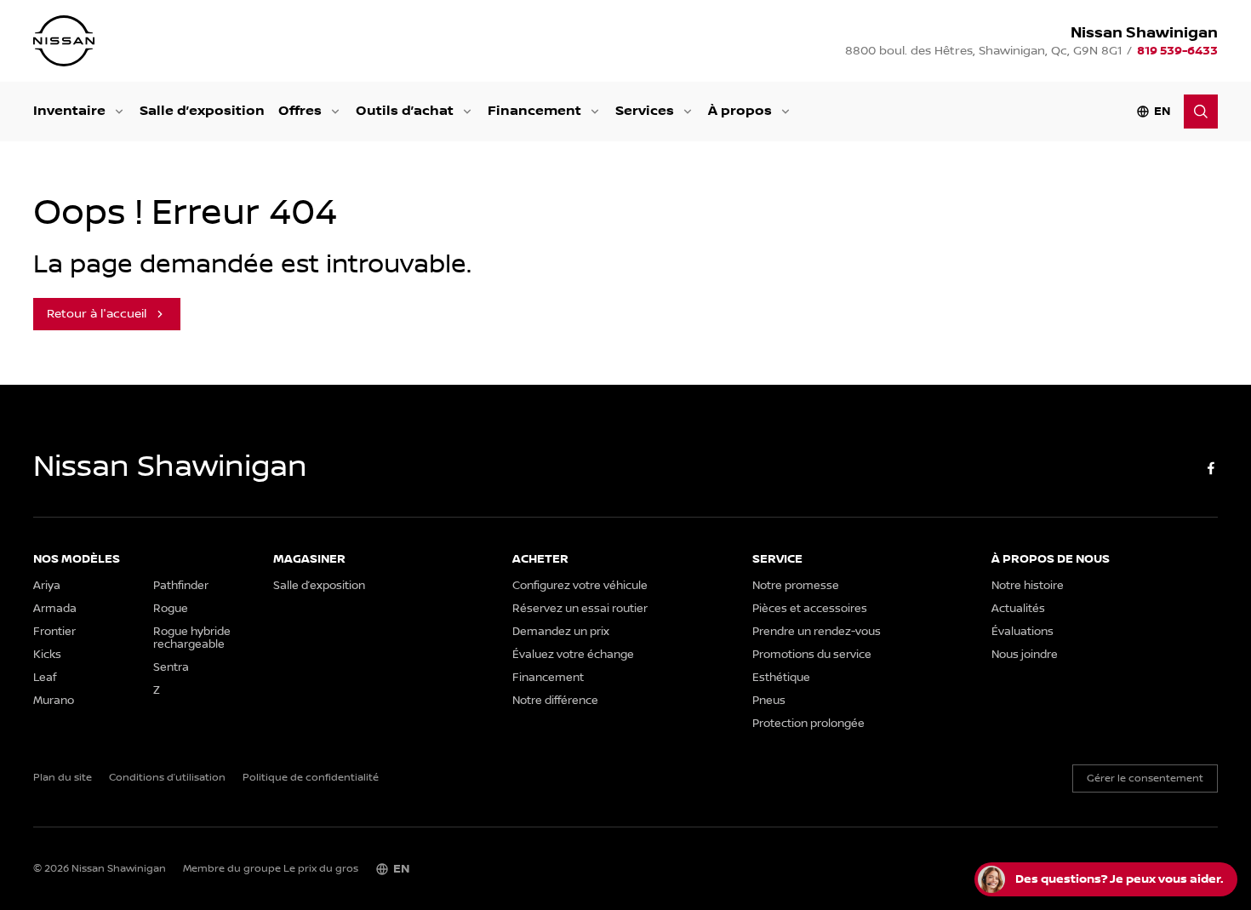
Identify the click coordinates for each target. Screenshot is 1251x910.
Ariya (46, 586)
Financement (534, 111)
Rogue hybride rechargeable (192, 638)
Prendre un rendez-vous (816, 632)
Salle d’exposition (202, 111)
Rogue (170, 609)
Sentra (171, 667)
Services (644, 111)
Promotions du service (811, 655)
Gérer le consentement (1145, 778)
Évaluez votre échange (573, 655)
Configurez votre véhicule (580, 586)
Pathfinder (180, 586)
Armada (55, 609)
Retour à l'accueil (96, 314)
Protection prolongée (808, 724)
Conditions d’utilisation (167, 778)
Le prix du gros (320, 868)
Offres (300, 111)
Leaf (44, 678)
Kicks (47, 655)
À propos (740, 111)
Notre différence (555, 701)
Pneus (768, 701)
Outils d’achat (405, 111)
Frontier (54, 632)
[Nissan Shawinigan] (63, 40)
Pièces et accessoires (809, 609)
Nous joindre (1024, 655)
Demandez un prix (560, 632)
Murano (53, 701)
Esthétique (781, 678)
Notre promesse (795, 586)
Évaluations (1022, 632)
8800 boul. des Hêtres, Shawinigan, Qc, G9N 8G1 (983, 51)
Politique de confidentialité (311, 778)
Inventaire (69, 111)
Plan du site (62, 778)
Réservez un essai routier (580, 609)
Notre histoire (1027, 586)
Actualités (1018, 609)
